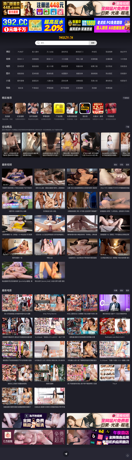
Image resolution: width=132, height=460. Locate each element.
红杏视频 (79, 88)
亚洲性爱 (20, 66)
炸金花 (94, 52)
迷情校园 (79, 81)
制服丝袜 (79, 66)
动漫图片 (64, 73)
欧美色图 (50, 73)
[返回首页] (127, 455)
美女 (115, 165)
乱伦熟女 (109, 66)
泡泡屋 (94, 88)
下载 (127, 127)
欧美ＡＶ (50, 59)
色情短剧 (109, 88)
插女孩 (20, 88)
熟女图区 (109, 73)
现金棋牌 (109, 52)
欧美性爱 (64, 66)
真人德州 (35, 52)
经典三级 (94, 66)
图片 (8, 73)
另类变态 (123, 66)
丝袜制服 (94, 59)
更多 (127, 165)
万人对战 (50, 52)
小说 (8, 80)
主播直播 (109, 59)
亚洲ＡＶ (20, 59)
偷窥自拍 (20, 73)
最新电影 (7, 290)
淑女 (121, 290)
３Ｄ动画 (64, 59)
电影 (8, 66)
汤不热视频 (65, 88)
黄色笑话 (109, 81)
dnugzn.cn (66, 38)
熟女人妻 (79, 59)
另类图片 (123, 73)
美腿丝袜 (79, 73)
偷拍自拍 (35, 66)
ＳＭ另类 (123, 59)
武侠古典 (64, 81)
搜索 (92, 43)
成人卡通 (50, 66)
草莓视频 (50, 88)
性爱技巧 (123, 81)
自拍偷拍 (35, 59)
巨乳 (121, 165)
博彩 (8, 51)
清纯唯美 (94, 73)
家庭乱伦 (35, 81)
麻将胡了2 (79, 52)
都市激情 (20, 81)
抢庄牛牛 (123, 52)
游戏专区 (64, 52)
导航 (8, 88)
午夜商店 (35, 88)
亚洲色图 (35, 73)
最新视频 (7, 164)
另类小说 (94, 81)
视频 (8, 59)
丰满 (115, 290)
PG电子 (20, 52)
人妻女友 (50, 81)
